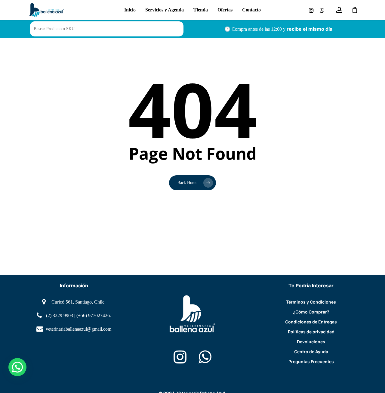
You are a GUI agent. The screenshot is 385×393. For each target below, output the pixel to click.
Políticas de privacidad (311, 331)
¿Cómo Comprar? (311, 311)
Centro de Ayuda (311, 351)
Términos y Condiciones (311, 301)
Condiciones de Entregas (311, 321)
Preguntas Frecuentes (311, 361)
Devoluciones (311, 341)
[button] (17, 367)
